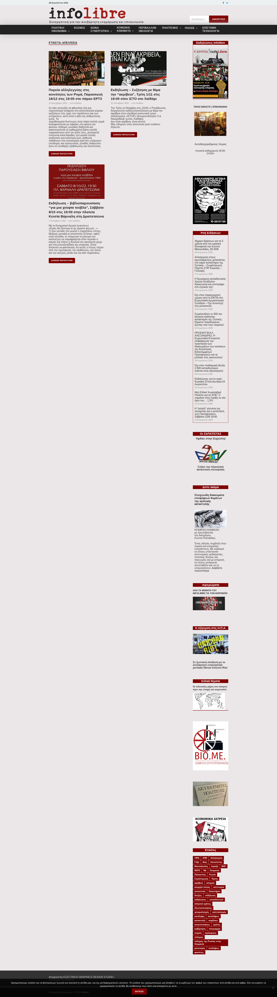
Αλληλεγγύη (216, 858)
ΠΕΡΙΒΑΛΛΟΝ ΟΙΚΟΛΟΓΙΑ (147, 29)
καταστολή (199, 920)
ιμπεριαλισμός (201, 912)
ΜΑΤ (224, 866)
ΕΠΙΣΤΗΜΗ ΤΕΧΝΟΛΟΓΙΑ (211, 29)
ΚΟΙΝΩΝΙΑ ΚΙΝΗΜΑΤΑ (124, 29)
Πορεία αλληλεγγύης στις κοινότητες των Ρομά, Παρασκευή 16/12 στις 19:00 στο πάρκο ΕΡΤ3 (76, 94)
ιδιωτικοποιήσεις (203, 908)
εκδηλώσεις (200, 899)
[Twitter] (227, 2)
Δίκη (204, 862)
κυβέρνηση (200, 929)
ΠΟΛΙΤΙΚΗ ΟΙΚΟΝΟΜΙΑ (59, 29)
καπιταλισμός (219, 912)
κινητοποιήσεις (202, 924)
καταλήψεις (213, 916)
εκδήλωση (210, 895)
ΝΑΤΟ (197, 870)
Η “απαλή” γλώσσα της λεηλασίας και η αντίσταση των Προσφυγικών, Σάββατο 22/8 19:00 (209, 412)
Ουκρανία (214, 870)
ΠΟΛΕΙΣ (190, 28)
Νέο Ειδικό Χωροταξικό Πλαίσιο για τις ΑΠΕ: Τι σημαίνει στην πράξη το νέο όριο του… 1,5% (210, 396)
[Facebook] (223, 2)
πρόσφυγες (210, 933)
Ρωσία (212, 874)
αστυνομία (218, 887)
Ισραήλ (214, 866)
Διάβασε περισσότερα (62, 154)
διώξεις (198, 895)
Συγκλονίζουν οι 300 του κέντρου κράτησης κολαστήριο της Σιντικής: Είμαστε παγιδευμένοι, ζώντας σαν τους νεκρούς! (209, 319)
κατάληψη (199, 916)
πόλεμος (198, 937)
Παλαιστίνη (200, 874)
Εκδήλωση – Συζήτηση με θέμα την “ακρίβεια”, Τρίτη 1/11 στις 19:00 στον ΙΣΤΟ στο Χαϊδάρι (135, 94)
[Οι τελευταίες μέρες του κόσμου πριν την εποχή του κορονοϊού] (209, 709)
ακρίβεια (198, 883)
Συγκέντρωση (201, 879)
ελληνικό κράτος (202, 904)
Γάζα (196, 862)
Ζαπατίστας (216, 862)
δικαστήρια (214, 891)
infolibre (77, 103)
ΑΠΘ (205, 858)
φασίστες (199, 952)
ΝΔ (204, 870)
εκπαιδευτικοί (216, 899)
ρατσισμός (199, 948)
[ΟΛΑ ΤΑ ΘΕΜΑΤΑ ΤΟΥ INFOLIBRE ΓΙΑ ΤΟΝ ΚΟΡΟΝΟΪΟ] (209, 609)
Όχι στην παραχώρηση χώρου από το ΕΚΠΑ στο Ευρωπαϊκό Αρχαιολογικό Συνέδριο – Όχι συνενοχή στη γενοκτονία (209, 300)
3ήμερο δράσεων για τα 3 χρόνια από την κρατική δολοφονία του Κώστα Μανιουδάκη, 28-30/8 (209, 245)
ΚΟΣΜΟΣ (79, 27)
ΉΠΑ (196, 858)
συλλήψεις (214, 948)
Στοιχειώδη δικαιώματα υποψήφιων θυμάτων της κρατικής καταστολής (209, 500)
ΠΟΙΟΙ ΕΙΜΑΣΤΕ (202, 107)
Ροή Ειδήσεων (211, 233)
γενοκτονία (199, 891)
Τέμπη (214, 879)
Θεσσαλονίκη (201, 866)
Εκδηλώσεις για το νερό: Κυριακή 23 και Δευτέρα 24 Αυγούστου (210, 381)
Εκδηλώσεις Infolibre (210, 42)
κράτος (216, 924)
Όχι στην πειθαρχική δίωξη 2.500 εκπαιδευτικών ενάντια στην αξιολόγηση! (210, 368)
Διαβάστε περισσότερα (208, 569)
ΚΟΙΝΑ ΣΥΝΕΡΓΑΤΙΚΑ (100, 29)
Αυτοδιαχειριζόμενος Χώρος (211, 144)
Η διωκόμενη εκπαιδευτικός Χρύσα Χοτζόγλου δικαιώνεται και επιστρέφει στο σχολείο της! (210, 282)
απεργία (210, 883)
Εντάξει (139, 991)
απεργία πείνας (202, 887)
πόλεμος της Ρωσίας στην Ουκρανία (207, 942)
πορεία (197, 933)
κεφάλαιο (213, 920)
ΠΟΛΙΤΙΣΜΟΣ (170, 27)
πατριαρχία (214, 929)
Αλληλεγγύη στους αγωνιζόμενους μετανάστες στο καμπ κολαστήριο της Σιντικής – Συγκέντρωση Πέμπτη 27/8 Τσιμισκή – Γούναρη (210, 264)
